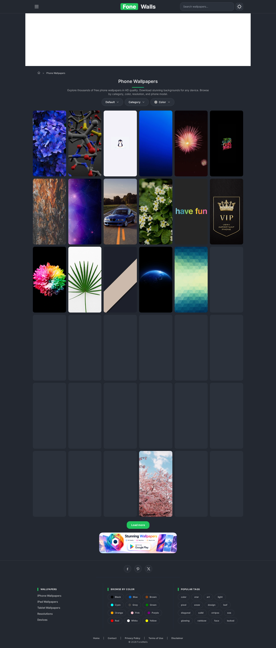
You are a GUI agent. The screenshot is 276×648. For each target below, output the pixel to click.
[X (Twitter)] (148, 569)
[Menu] (36, 6)
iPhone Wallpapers (49, 595)
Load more (138, 525)
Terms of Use (156, 638)
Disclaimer (177, 638)
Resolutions (45, 613)
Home (96, 638)
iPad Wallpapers (47, 601)
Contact (112, 638)
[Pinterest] (138, 569)
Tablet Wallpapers (48, 607)
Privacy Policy (132, 638)
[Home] (38, 72)
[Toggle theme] (239, 6)
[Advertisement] (138, 39)
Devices (42, 619)
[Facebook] (127, 569)
